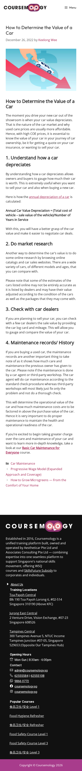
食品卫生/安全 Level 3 (24, 752)
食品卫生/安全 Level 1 (24, 707)
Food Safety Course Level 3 (29, 743)
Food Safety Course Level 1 (29, 734)
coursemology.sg (25, 692)
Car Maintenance (23, 463)
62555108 (37, 676)
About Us (17, 584)
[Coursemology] (25, 7)
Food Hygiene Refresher (27, 716)
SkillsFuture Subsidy (38, 570)
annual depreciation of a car (49, 197)
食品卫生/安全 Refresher (27, 725)
